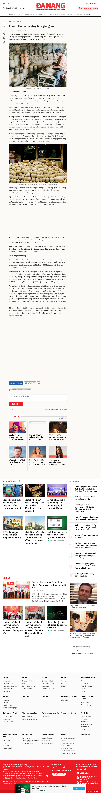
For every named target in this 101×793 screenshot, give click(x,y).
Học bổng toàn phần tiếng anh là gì (81, 646)
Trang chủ (12, 21)
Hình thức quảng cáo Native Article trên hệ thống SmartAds (57, 535)
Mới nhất (22, 8)
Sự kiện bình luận (48, 735)
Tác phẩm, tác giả (86, 686)
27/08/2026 (10, 8)
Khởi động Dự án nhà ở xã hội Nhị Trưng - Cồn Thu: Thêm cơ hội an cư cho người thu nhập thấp (34, 537)
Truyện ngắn (84, 683)
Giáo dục (29, 14)
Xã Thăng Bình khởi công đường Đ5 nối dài (84, 575)
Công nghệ (64, 700)
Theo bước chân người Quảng (81, 14)
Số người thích (62, 409)
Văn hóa (83, 691)
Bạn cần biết (45, 716)
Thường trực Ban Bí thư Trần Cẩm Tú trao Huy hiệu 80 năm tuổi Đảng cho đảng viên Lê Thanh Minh (34, 629)
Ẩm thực (64, 681)
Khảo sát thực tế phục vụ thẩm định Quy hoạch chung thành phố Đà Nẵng (86, 555)
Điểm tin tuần (85, 727)
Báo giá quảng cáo (59, 774)
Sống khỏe (6, 702)
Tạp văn (83, 688)
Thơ (82, 681)
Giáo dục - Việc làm (28, 681)
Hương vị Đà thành (86, 724)
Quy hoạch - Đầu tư (48, 681)
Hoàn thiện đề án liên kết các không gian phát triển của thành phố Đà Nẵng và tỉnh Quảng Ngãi (85, 508)
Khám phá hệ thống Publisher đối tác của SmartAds (57, 625)
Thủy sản (5, 743)
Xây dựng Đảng (7, 681)
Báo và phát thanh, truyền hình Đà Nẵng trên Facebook (88, 777)
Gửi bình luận (16, 404)
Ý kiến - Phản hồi (27, 716)
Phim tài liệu (84, 722)
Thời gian (54, 409)
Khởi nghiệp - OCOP (48, 683)
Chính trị (12, 14)
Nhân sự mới (6, 691)
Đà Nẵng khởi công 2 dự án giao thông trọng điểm (85, 498)
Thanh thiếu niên (27, 688)
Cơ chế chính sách (27, 743)
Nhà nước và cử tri (8, 688)
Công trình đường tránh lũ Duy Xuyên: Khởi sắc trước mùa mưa (86, 518)
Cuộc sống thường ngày (10, 708)
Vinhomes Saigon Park (78, 653)
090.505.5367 (85, 8)
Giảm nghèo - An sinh (28, 686)
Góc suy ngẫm (46, 741)
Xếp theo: (47, 409)
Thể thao (53, 14)
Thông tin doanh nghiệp (50, 713)
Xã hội (16, 14)
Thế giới (58, 14)
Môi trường (6, 700)
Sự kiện (63, 686)
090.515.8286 (94, 8)
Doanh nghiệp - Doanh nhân (30, 741)
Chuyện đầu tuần (47, 738)
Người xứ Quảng (86, 705)
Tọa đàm (83, 729)
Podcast (64, 735)
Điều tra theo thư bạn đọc (30, 719)
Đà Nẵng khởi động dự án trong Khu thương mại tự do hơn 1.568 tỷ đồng (56, 503)
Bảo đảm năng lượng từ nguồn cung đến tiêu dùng (12, 535)
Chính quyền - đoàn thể (10, 686)
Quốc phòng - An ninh (10, 713)
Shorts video (85, 735)
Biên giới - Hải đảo (8, 722)
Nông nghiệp (6, 740)
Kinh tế (20, 14)
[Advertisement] (38, 221)
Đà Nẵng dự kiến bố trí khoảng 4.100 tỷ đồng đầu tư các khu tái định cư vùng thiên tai (86, 545)
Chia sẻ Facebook (16, 383)
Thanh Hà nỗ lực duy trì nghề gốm (21, 389)
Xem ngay (78, 788)
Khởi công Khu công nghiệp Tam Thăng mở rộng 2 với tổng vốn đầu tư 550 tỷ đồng (86, 527)
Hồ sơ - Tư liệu (85, 702)
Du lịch (25, 14)
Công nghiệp (45, 686)
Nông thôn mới (7, 748)
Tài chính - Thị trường (48, 688)
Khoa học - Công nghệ (67, 14)
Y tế (44, 14)
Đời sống (48, 14)
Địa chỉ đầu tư (26, 738)
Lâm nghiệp (6, 745)
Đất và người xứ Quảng (68, 738)
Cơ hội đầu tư (27, 735)
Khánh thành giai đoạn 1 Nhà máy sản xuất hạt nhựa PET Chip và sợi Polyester (85, 566)
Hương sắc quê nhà (67, 746)
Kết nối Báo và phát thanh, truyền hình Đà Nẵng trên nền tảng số (87, 767)
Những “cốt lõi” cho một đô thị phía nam (86, 536)
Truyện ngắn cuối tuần (68, 743)
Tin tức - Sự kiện (86, 716)
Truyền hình (85, 713)
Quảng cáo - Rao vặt (68, 713)
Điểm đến (64, 683)
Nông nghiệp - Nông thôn (10, 736)
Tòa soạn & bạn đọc (29, 713)
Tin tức (63, 741)
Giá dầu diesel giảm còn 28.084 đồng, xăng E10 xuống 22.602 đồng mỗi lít (12, 503)
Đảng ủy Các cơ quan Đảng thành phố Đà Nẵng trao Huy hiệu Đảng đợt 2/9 (49, 585)
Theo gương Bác (8, 683)
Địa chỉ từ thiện (7, 705)
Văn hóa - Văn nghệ (37, 14)
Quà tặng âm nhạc (67, 748)
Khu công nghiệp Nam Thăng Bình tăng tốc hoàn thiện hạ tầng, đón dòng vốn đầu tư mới (86, 489)
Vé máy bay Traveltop (78, 650)
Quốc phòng (6, 719)
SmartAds (40, 790)
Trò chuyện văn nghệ (67, 751)
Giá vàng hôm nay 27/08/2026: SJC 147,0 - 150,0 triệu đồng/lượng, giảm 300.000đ (34, 505)
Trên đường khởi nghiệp (68, 753)
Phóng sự (84, 719)
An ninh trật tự (7, 716)
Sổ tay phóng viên (47, 743)
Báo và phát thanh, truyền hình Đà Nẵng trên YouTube (89, 782)
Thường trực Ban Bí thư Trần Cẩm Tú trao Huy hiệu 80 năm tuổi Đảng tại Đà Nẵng (13, 627)
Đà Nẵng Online (85, 773)
